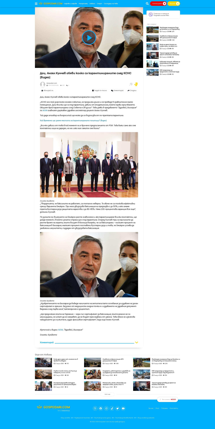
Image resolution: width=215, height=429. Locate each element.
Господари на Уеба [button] (111, 4)
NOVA (45, 110)
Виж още (107, 394)
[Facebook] (101, 408)
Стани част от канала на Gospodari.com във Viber (161, 14)
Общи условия (65, 418)
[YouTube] (123, 408)
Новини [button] (92, 4)
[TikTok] (112, 408)
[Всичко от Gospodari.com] (42, 84)
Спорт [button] (99, 4)
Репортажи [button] (83, 4)
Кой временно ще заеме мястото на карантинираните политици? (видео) (73, 120)
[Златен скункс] (136, 84)
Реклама (164, 408)
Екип (157, 408)
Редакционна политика (82, 418)
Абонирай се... (49, 90)
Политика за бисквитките (124, 418)
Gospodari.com (51, 83)
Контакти (174, 408)
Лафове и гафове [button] (70, 4)
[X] (117, 408)
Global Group (66, 411)
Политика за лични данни (102, 418)
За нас (151, 408)
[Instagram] (106, 408)
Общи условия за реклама (145, 418)
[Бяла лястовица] (131, 84)
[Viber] (95, 408)
